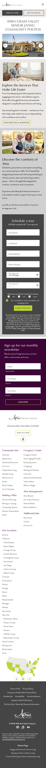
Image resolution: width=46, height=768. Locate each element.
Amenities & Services (10, 462)
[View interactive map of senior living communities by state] (23, 666)
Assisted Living (7, 474)
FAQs (4, 515)
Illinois (4, 592)
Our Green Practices (31, 499)
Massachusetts (7, 599)
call (23, 296)
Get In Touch (33, 13)
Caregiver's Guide (30, 454)
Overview (5, 454)
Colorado (5, 576)
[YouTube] (29, 679)
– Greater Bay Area (9, 554)
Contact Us (28, 525)
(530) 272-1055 (12, 13)
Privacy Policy (21, 328)
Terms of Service (34, 328)
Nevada (5, 607)
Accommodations (33, 696)
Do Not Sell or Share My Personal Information (21, 704)
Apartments (6, 458)
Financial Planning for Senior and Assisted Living (23, 756)
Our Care (6, 466)
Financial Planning (9, 499)
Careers (26, 521)
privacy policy (9, 326)
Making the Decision (31, 470)
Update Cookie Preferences (21, 700)
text (13, 296)
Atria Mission (29, 495)
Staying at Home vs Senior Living (23, 753)
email (35, 296)
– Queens (6, 630)
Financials (27, 474)
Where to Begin (29, 485)
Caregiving (28, 466)
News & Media (29, 503)
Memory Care (7, 477)
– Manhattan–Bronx (10, 618)
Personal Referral (30, 507)
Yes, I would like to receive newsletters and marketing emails (24, 301)
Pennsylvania (7, 645)
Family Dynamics (30, 462)
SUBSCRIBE (23, 402)
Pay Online (28, 517)
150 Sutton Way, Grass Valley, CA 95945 (23, 426)
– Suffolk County (8, 634)
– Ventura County (9, 569)
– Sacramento (7, 561)
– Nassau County (8, 622)
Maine (4, 596)
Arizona (5, 534)
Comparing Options (9, 507)
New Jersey (6, 611)
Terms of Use (15, 688)
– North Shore (7, 626)
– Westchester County (10, 637)
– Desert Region (8, 546)
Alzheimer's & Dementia (33, 477)
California (6, 538)
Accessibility (19, 696)
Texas (4, 653)
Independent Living (9, 470)
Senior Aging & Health (32, 458)
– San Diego (6, 565)
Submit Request (23, 308)
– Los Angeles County (10, 557)
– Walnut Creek (8, 573)
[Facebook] (23, 439)
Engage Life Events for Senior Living (23, 749)
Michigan (5, 603)
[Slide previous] (5, 45)
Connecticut (7, 580)
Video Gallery (29, 481)
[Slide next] (40, 45)
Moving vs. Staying (9, 503)
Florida (4, 584)
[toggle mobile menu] (43, 4)
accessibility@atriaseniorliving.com (13, 739)
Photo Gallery (7, 485)
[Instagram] (23, 679)
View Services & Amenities (16, 122)
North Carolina (8, 641)
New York (5, 615)
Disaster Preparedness (10, 511)
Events (4, 481)
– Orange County (9, 550)
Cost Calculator (8, 489)
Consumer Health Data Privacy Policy (21, 692)
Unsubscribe (8, 696)
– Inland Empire (8, 542)
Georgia (5, 588)
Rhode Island (7, 649)
